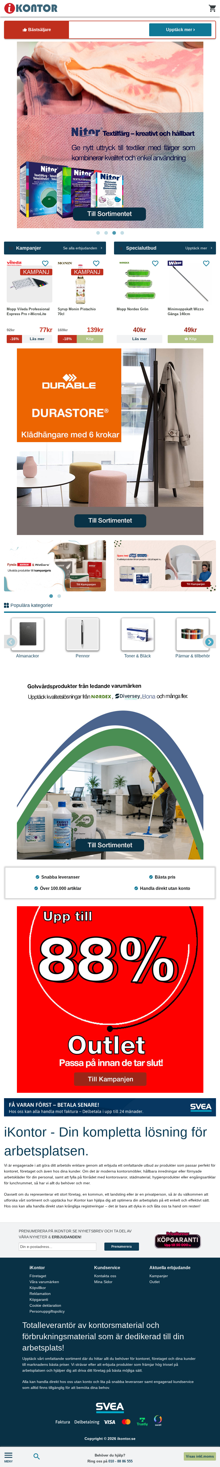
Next (209, 641)
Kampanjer (158, 1276)
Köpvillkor (38, 1288)
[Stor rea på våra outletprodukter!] (110, 999)
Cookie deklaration (45, 1305)
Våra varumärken (44, 1282)
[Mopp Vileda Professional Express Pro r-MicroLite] (29, 284)
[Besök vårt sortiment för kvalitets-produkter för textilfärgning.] (110, 135)
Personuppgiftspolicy (47, 1311)
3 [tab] (114, 233)
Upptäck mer (179, 29)
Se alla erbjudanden (80, 248)
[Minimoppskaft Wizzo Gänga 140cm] (190, 284)
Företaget (38, 1276)
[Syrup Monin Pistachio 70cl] (80, 284)
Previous (10, 641)
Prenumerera (121, 1246)
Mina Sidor (103, 1282)
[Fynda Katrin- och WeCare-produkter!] (55, 565)
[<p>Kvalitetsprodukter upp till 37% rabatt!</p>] (165, 565)
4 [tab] (122, 233)
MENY (8, 1461)
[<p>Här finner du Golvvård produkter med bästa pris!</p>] (110, 766)
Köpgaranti (39, 1299)
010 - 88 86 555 (120, 1461)
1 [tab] (98, 233)
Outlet (154, 1282)
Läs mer (139, 339)
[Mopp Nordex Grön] (139, 284)
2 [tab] (106, 233)
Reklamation (40, 1293)
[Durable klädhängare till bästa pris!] (110, 441)
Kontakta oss (105, 1276)
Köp (192, 339)
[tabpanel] (110, 135)
